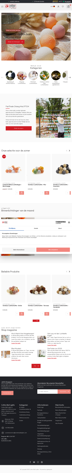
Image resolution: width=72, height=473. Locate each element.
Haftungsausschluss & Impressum (43, 442)
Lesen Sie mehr (16, 343)
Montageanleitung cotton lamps (44, 453)
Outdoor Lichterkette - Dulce (12, 305)
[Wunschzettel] (63, 6)
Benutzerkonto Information (62, 407)
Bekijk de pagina (18, 128)
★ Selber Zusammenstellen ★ (25, 408)
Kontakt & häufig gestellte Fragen (44, 421)
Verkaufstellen (41, 418)
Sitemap (39, 449)
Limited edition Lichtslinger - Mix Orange (12, 185)
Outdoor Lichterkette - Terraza (38, 305)
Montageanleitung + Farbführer (43, 414)
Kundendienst (7, 393)
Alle (35, 366)
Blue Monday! (16, 348)
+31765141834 (9, 428)
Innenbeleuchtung (24, 412)
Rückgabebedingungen (43, 428)
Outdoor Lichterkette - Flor (37, 184)
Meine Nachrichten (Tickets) (60, 414)
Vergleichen (58, 420)
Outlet (21, 420)
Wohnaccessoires (24, 418)
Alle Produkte (59, 423)
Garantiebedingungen (43, 431)
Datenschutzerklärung (43, 438)
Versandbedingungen (43, 425)
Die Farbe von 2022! (54, 348)
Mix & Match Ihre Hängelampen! (22, 334)
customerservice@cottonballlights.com (16, 433)
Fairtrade (39, 410)
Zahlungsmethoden (42, 446)
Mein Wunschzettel (60, 418)
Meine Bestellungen (60, 410)
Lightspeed (49, 469)
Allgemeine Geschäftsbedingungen (43, 435)
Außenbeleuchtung (24, 415)
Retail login (40, 407)
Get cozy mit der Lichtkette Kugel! (57, 335)
